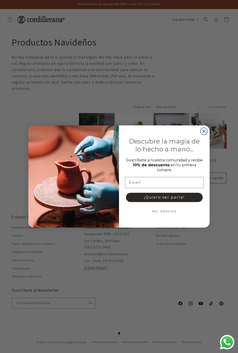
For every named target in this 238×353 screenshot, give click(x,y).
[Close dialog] (203, 131)
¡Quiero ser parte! (164, 197)
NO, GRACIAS (164, 211)
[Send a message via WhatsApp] (227, 342)
